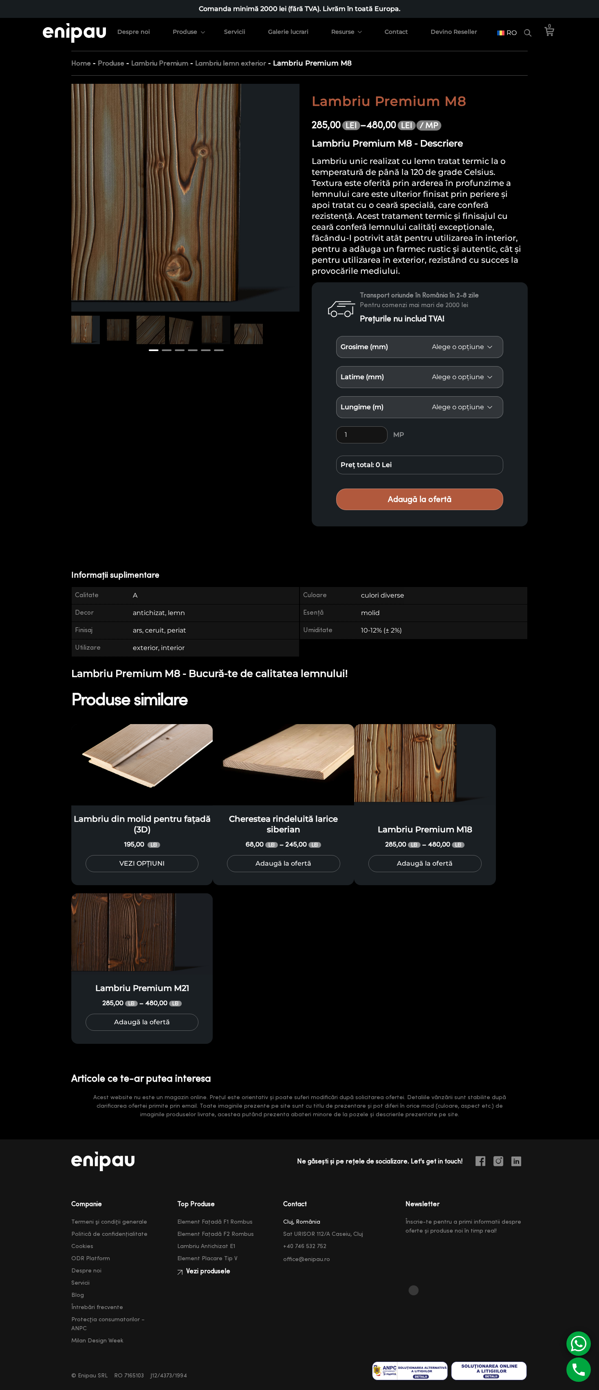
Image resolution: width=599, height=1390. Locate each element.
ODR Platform (90, 1258)
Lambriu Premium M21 (142, 988)
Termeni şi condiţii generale (109, 1222)
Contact (396, 31)
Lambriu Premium (159, 63)
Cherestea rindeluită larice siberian (283, 824)
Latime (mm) (362, 377)
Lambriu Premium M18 (425, 829)
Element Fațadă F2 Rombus (215, 1234)
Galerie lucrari (288, 31)
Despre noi (133, 31)
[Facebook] (484, 1162)
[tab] (120, 575)
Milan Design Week (97, 1341)
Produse (185, 31)
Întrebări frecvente (97, 1307)
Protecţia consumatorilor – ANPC (108, 1324)
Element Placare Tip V (207, 1258)
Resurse (343, 31)
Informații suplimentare (115, 575)
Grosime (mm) (364, 347)
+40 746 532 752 (304, 1246)
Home (81, 63)
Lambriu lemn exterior (230, 63)
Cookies (82, 1246)
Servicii (234, 31)
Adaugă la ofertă (419, 499)
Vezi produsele (207, 1271)
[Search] (527, 33)
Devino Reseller (454, 31)
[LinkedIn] (519, 1162)
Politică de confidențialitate (109, 1234)
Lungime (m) (362, 407)
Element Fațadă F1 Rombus (215, 1222)
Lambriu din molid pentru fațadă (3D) (142, 824)
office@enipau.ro (306, 1259)
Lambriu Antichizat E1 (206, 1246)
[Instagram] (501, 1162)
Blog (77, 1295)
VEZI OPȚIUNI (142, 863)
